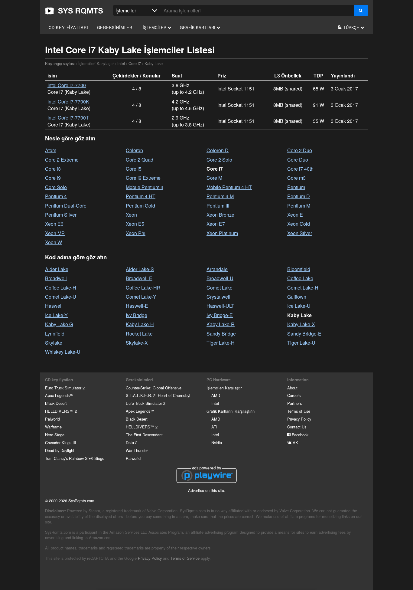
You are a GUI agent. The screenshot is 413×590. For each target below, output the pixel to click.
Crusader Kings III (60, 442)
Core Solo (56, 187)
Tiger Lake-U (301, 342)
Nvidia (216, 442)
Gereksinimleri (115, 27)
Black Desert (56, 403)
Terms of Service (185, 558)
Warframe (53, 427)
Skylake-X (137, 342)
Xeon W (53, 242)
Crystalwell (218, 296)
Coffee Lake (300, 278)
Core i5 (133, 168)
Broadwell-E (139, 278)
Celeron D (218, 150)
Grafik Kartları (198, 27)
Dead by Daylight (59, 450)
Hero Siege (54, 435)
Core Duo (297, 159)
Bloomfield (298, 269)
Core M (214, 177)
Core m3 (296, 177)
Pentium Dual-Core (65, 205)
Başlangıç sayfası (74, 11)
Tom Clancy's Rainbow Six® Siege (74, 458)
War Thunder (137, 450)
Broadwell (56, 278)
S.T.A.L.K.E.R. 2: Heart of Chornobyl (158, 395)
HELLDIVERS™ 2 (61, 411)
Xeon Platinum (222, 233)
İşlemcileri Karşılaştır (96, 63)
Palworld (52, 419)
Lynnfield (54, 333)
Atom (50, 150)
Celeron (134, 150)
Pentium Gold (140, 205)
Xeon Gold (298, 223)
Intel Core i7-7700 (66, 85)
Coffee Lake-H (60, 287)
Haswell (54, 305)
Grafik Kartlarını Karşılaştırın (231, 411)
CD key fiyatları (68, 27)
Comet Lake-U (60, 296)
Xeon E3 (54, 223)
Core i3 (53, 168)
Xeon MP (55, 233)
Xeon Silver (299, 233)
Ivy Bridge (136, 315)
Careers (294, 395)
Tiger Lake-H (221, 342)
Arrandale (217, 269)
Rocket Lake (139, 333)
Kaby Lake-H (140, 324)
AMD (215, 395)
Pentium (296, 187)
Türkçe (351, 27)
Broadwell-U (220, 278)
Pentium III (218, 205)
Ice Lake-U (299, 305)
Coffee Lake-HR (143, 287)
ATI (214, 427)
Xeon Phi (135, 233)
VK (294, 442)
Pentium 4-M (220, 196)
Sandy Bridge (221, 333)
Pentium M (298, 205)
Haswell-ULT (220, 305)
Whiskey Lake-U (62, 351)
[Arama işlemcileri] (361, 10)
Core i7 (134, 63)
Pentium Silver (60, 214)
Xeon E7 (216, 223)
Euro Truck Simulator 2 (65, 388)
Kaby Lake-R (221, 324)
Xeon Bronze (220, 214)
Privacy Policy (299, 419)
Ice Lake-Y (56, 315)
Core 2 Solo (219, 159)
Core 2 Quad (139, 159)
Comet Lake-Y (141, 296)
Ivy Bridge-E (220, 315)
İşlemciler (155, 27)
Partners (294, 403)
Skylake (53, 342)
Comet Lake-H (302, 287)
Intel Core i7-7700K (68, 101)
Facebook (299, 435)
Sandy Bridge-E (304, 333)
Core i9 (53, 177)
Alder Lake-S (140, 269)
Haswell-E (137, 305)
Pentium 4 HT (140, 196)
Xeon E (295, 214)
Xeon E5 (135, 223)
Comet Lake (220, 287)
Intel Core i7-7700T (68, 117)
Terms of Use (298, 411)
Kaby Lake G (59, 324)
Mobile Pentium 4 (144, 187)
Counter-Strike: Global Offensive (153, 388)
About (292, 388)
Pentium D (298, 196)
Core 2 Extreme (62, 159)
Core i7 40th (300, 168)
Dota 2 (131, 442)
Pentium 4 (56, 196)
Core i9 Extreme (143, 177)
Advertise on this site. (206, 490)
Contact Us (296, 427)
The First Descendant (144, 435)
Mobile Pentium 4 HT (229, 187)
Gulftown (296, 296)
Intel (121, 63)
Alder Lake (56, 269)
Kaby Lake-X (301, 324)
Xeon (131, 214)
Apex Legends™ (59, 395)
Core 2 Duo (299, 150)
